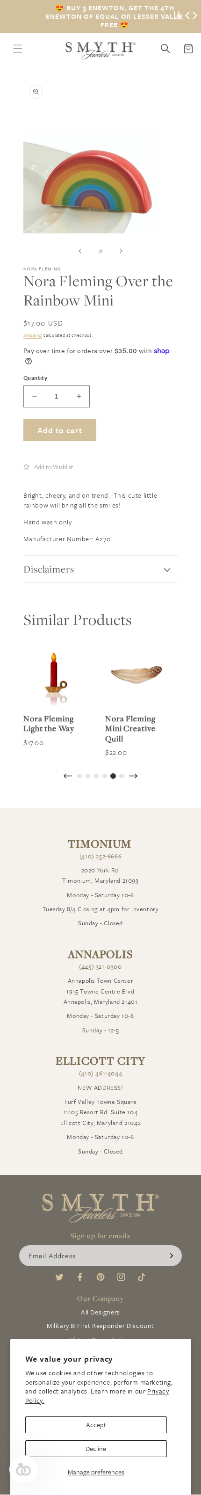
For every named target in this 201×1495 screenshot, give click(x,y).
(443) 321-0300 (100, 966)
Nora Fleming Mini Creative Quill (130, 728)
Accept (96, 1425)
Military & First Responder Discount (100, 1325)
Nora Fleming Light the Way (48, 723)
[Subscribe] (171, 1256)
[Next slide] (133, 776)
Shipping (32, 335)
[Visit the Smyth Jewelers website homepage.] (100, 50)
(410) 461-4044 (100, 1073)
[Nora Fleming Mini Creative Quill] (136, 674)
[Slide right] (121, 250)
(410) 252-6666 (100, 856)
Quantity (35, 377)
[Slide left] (80, 250)
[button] (48, 467)
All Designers (100, 1312)
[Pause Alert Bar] (176, 16)
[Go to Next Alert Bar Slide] (195, 16)
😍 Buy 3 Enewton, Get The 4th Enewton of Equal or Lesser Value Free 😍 (114, 16)
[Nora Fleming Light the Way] (54, 674)
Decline (96, 1448)
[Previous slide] (67, 776)
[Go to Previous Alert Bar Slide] (187, 16)
